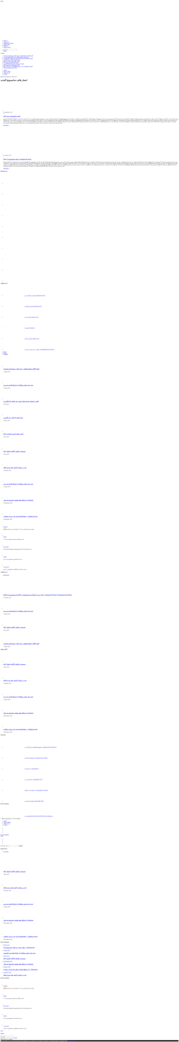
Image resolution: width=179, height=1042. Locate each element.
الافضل (5, 70)
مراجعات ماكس (7, 47)
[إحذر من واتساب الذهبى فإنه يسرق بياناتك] (11, 465)
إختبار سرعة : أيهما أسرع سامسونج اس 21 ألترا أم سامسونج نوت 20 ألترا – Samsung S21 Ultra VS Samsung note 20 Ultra (37, 595)
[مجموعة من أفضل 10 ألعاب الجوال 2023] (11, 448)
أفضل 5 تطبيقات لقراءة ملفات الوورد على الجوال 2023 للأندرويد (18, 58)
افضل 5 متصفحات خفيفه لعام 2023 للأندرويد (13, 63)
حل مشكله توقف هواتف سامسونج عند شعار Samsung (18, 500)
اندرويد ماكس (6, 72)
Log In (11, 1039)
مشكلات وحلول (7, 71)
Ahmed (5, 556)
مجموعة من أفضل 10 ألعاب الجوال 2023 (14, 451)
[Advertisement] (89, 24)
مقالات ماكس (6, 44)
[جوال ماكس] (10, 12)
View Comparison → (48, 816)
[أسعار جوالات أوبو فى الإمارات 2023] (11, 431)
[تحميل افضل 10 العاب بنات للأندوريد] (11, 415)
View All (5, 171)
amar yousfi (6, 546)
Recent (4, 351)
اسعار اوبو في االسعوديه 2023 (10, 67)
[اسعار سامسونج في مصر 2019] (30, 111)
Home (2, 76)
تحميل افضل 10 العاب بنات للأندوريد (11, 59)
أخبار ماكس (6, 41)
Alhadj (4, 536)
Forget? (15, 1037)
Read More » (6, 125)
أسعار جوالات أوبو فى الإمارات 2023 (11, 61)
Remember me (5, 1039)
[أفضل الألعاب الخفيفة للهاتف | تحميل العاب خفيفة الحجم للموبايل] (11, 366)
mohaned (5, 526)
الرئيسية (5, 40)
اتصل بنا (5, 74)
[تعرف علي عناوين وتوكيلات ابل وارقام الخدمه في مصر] (11, 382)
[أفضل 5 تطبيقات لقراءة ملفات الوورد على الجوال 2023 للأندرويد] (11, 398)
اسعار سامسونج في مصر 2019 (11, 116)
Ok (68, 1040)
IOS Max (5, 45)
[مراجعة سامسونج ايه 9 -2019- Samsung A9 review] (30, 154)
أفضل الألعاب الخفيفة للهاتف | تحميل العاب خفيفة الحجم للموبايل (18, 55)
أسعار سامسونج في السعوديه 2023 (11, 65)
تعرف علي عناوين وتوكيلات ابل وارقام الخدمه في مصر (16, 57)
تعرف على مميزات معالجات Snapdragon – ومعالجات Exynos (20, 516)
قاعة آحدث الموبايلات (8, 43)
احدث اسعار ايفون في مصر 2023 (10, 62)
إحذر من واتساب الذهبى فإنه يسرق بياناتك (14, 467)
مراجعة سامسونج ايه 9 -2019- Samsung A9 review (17, 159)
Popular (5, 353)
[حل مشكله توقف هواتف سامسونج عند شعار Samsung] (11, 497)
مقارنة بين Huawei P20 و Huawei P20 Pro (34, 816)
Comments (5, 354)
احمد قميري (6, 566)
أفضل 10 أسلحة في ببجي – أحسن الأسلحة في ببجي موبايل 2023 (18, 66)
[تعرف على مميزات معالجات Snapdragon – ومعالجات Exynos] (11, 513)
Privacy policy (72, 1040)
